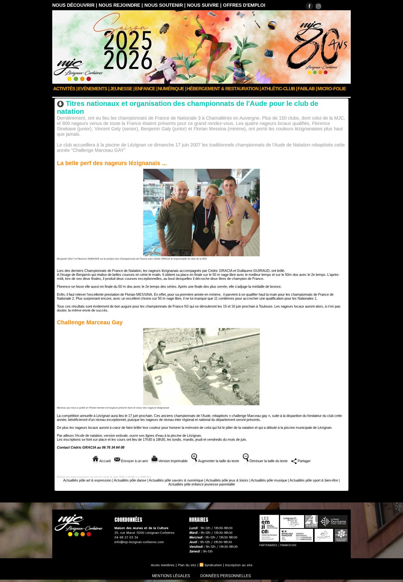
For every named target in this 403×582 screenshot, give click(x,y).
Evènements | (93, 88)
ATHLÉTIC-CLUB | (279, 88)
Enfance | (146, 88)
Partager (304, 461)
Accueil (57, 95)
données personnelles (225, 576)
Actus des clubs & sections (87, 95)
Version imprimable (172, 461)
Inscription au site (238, 565)
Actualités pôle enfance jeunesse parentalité (201, 484)
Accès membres (162, 565)
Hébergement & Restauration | (224, 88)
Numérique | (172, 88)
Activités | (65, 88)
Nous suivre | (205, 5)
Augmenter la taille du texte (218, 461)
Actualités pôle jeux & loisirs (227, 480)
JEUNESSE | (122, 88)
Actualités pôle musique (269, 480)
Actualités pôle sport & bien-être (135, 95)
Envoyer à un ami (134, 461)
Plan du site (187, 565)
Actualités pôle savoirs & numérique (176, 480)
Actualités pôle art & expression (87, 480)
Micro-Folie (331, 88)
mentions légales (171, 576)
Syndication (213, 565)
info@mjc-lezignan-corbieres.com (139, 542)
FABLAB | (307, 88)
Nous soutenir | (165, 5)
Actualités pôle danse (130, 480)
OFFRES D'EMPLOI (244, 5)
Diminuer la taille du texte (268, 461)
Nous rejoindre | (121, 5)
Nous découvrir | (75, 5)
